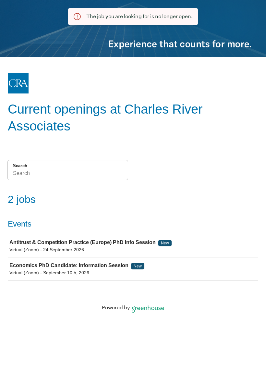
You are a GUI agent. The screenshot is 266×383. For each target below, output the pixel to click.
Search (20, 165)
